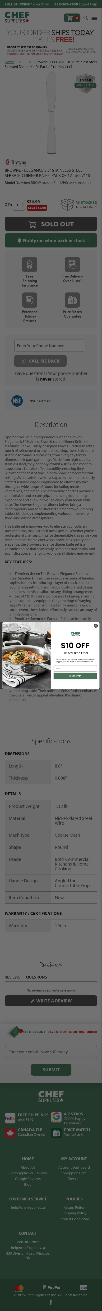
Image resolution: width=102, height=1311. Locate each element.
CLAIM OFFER (75, 676)
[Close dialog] (96, 626)
